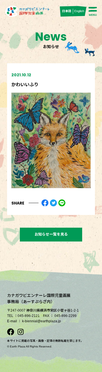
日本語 (66, 11)
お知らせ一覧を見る (51, 234)
